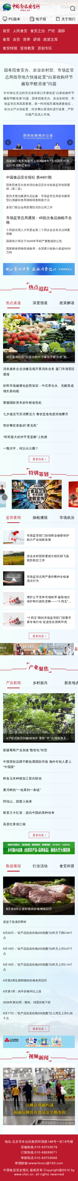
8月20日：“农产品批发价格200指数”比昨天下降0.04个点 (38, 935)
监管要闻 (13, 517)
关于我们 (68, 18)
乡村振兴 (40, 682)
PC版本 (14, 18)
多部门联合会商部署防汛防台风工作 (29, 207)
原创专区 (45, 48)
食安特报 (10, 48)
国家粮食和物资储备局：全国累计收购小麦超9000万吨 (38, 250)
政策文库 (50, 39)
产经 (51, 30)
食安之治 (37, 30)
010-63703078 (46, 1147)
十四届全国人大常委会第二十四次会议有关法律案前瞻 (38, 232)
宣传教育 (27, 48)
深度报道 (40, 302)
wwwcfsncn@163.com (46, 1163)
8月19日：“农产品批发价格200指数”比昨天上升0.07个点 (38, 951)
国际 (61, 30)
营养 (26, 39)
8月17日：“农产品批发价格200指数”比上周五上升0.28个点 (38, 1015)
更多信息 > (40, 459)
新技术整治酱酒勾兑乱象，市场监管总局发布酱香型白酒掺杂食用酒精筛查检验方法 (38, 198)
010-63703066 (46, 1157)
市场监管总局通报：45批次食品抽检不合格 (39, 219)
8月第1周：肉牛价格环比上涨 (22, 991)
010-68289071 (46, 1152)
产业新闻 (13, 682)
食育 (6, 39)
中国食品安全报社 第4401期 (29, 177)
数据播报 (13, 865)
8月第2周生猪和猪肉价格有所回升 (25, 980)
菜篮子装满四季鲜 (14, 921)
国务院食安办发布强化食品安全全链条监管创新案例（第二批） (38, 187)
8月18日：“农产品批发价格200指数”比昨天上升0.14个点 (38, 966)
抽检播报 (40, 517)
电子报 (41, 18)
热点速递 (13, 302)
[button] (8, 142)
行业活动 (40, 865)
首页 (6, 30)
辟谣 (36, 39)
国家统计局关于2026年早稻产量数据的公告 (34, 241)
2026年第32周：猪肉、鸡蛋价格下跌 (27, 1002)
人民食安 (20, 30)
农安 (16, 39)
